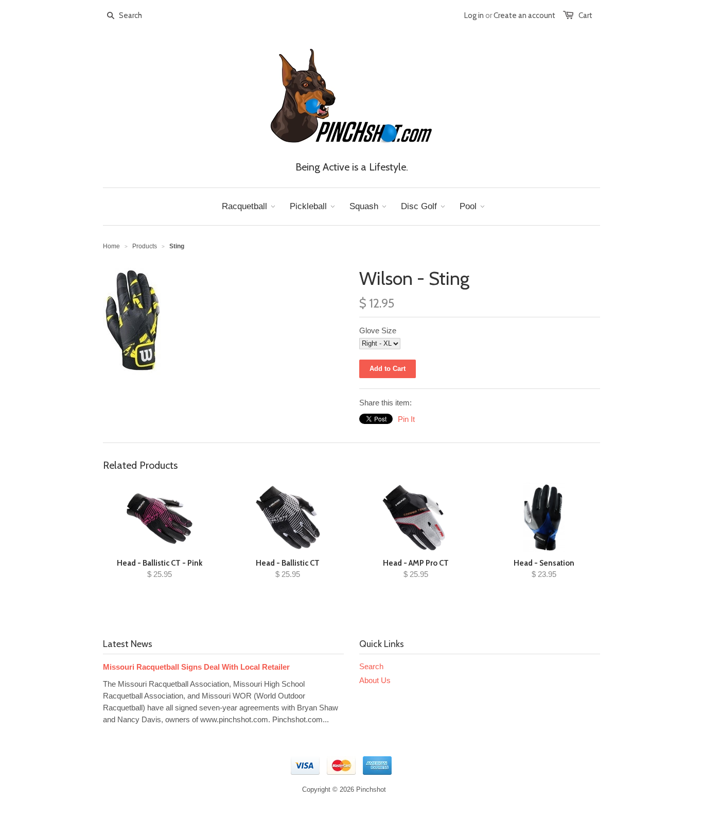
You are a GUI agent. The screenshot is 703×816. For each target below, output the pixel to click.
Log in (474, 15)
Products (144, 246)
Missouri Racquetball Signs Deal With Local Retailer (196, 666)
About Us (375, 680)
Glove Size (377, 330)
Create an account (524, 15)
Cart (585, 15)
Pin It (406, 419)
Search (371, 666)
